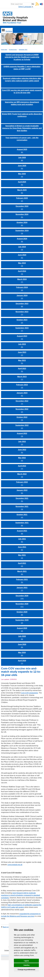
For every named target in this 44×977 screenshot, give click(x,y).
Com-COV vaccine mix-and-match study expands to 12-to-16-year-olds (22, 91)
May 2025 (22, 174)
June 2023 (22, 352)
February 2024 (22, 287)
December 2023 (22, 303)
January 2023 (22, 393)
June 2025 (22, 166)
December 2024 (22, 206)
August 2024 (22, 239)
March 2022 (22, 474)
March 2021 (22, 571)
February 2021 (22, 579)
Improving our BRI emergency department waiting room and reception (22, 103)
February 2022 (22, 482)
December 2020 (22, 596)
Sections (9, 31)
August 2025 (22, 149)
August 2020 (22, 628)
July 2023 (22, 344)
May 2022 (22, 458)
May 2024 (22, 263)
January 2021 (22, 587)
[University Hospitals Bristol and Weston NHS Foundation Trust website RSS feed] (37, 5)
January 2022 (22, 490)
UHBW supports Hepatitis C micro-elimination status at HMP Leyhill (22, 68)
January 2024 (22, 295)
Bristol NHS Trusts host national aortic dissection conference (22, 115)
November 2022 (22, 409)
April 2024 (22, 271)
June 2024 (22, 255)
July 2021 (22, 539)
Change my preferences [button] (26, 969)
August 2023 (22, 336)
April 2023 (22, 368)
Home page (4, 49)
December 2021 (22, 498)
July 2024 (22, 247)
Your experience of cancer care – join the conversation (21, 139)
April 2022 (22, 466)
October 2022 (22, 417)
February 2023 (22, 385)
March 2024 (22, 279)
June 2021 (22, 547)
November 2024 (22, 214)
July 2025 (22, 157)
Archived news (13, 49)
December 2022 (22, 401)
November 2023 (22, 312)
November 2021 (22, 506)
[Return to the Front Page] (22, 39)
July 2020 (22, 636)
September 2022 (22, 425)
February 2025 (22, 198)
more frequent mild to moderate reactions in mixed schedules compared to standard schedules (20, 895)
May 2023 (22, 360)
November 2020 (22, 604)
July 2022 (22, 441)
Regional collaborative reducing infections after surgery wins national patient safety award (22, 80)
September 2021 (23, 49)
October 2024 (22, 222)
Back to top (6, 927)
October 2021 (22, 514)
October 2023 (22, 320)
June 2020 (22, 644)
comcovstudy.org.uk (14, 865)
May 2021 (22, 555)
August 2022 (22, 433)
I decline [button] (26, 965)
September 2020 (22, 620)
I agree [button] (26, 961)
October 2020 (22, 612)
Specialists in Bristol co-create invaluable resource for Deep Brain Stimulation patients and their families (22, 128)
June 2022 (22, 450)
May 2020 (22, 652)
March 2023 (22, 377)
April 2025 (22, 182)
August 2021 (22, 531)
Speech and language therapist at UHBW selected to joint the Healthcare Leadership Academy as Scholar (22, 57)
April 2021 (22, 563)
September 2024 (22, 230)
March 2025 (22, 190)
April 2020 (22, 661)
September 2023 (22, 328)
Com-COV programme (29, 693)
